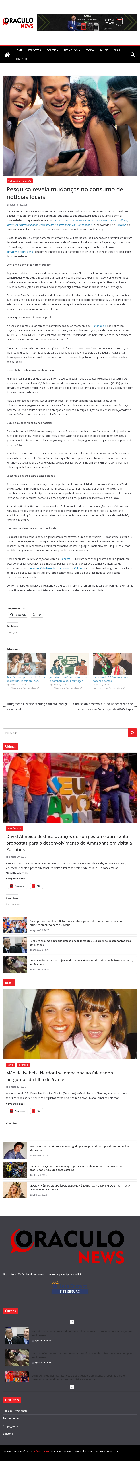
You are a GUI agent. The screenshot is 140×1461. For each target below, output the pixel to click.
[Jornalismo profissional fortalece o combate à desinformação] (69, 664)
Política (52, 50)
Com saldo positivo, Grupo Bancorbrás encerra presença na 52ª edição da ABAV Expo (103, 706)
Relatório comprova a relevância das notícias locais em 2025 (26, 679)
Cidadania (46, 568)
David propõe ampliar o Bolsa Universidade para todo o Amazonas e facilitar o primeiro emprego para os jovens (77, 923)
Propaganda (10, 1426)
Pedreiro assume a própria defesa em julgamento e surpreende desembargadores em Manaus (80, 942)
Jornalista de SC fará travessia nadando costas (110, 679)
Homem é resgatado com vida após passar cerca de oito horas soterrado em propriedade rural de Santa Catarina (76, 1168)
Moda (90, 50)
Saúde (104, 50)
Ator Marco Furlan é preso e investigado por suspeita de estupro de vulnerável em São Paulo (80, 1148)
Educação (33, 568)
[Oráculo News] (7, 54)
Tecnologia (72, 50)
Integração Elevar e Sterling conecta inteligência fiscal (37, 706)
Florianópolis (98, 326)
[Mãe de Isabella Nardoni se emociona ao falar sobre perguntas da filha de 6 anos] (70, 1024)
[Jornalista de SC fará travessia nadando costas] (112, 664)
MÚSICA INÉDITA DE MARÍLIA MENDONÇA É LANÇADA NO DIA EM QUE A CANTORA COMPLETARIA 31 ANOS (80, 1187)
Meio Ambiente (62, 568)
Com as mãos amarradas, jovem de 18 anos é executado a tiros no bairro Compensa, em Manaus (81, 962)
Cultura (78, 568)
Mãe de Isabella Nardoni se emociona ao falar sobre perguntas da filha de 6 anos (60, 1076)
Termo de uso (11, 1418)
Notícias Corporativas (19, 181)
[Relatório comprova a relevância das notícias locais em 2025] (26, 664)
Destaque (23, 1065)
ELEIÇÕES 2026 (14, 828)
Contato (8, 1434)
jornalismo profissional (20, 251)
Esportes (34, 50)
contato (21, 59)
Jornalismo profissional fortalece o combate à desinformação (69, 679)
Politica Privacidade (15, 1410)
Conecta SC (67, 559)
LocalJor (121, 225)
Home (18, 50)
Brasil (118, 50)
